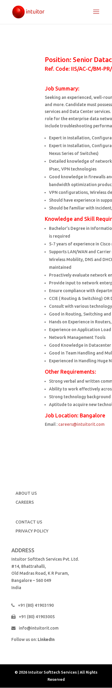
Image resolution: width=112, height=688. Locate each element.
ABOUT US (26, 493)
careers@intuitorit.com (81, 424)
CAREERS (25, 502)
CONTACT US (29, 522)
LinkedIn (46, 639)
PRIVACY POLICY (32, 531)
